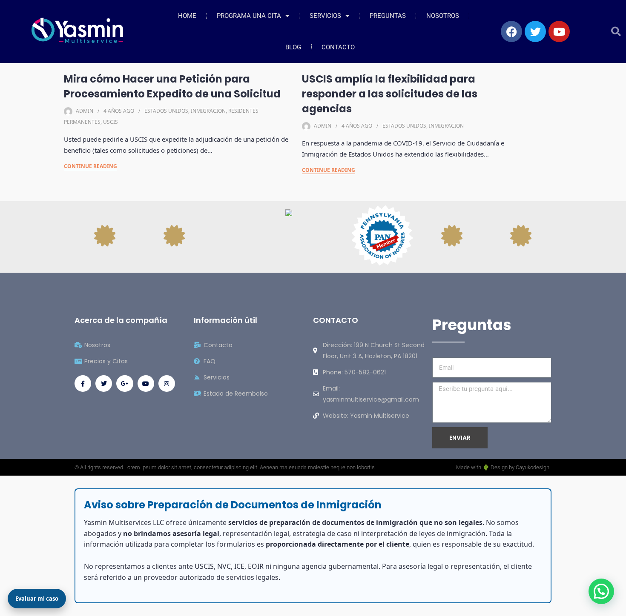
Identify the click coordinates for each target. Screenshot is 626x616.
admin (84, 110)
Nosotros (442, 16)
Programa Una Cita (249, 16)
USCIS (110, 121)
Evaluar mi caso (36, 598)
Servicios (325, 16)
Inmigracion (208, 110)
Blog (293, 47)
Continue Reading (90, 166)
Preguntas (388, 16)
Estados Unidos (166, 110)
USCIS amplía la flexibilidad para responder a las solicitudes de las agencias (389, 94)
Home (187, 16)
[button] (616, 32)
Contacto (338, 47)
